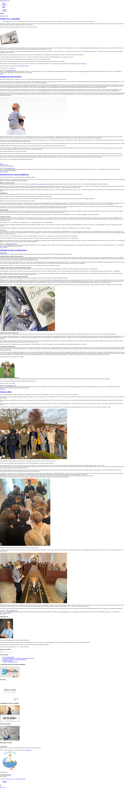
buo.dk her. (84, 63)
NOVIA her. (12, 68)
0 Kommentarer (9, 70)
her (45, 189)
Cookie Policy (28, 750)
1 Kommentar (8, 168)
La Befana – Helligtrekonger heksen (10, 661)
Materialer (2, 15)
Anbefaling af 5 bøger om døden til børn (13, 250)
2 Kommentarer (10, 243)
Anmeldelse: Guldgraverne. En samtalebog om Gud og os (14, 659)
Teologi (6, 15)
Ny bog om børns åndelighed (9, 657)
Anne (14, 70)
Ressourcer (2, 389)
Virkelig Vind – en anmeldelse (10, 19)
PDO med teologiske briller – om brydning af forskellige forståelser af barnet (18, 658)
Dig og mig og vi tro (10, 778)
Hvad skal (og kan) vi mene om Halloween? (14, 174)
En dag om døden (6, 392)
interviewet (4, 254)
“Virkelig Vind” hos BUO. (23, 65)
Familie (1, 73)
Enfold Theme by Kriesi (20, 778)
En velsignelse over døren (8, 660)
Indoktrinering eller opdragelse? (11, 76)
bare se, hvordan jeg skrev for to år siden (44, 184)
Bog (1, 247)
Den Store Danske (4, 164)
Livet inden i (4, 247)
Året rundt (2, 171)
